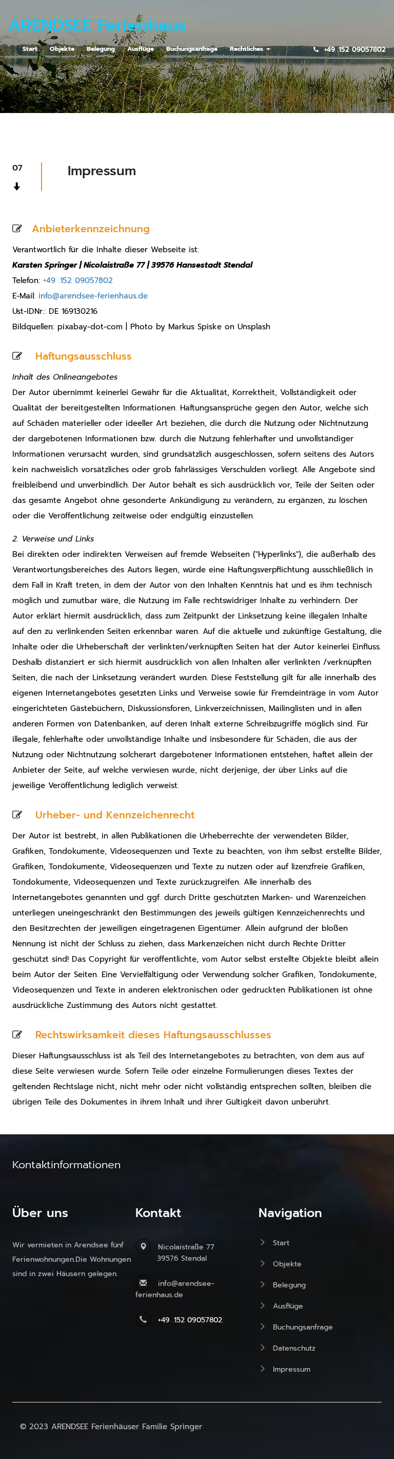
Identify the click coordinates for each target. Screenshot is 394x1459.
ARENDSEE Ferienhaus (97, 26)
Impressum (291, 1369)
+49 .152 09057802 (78, 280)
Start (281, 1243)
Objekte (287, 1264)
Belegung (289, 1285)
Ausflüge (288, 1306)
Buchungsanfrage (303, 1327)
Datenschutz (294, 1348)
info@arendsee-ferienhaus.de (93, 296)
